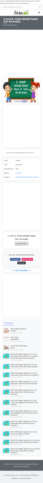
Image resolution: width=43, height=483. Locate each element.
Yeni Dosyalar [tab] (8, 323)
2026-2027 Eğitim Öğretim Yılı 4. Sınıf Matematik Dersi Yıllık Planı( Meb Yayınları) (23, 392)
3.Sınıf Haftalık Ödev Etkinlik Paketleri (27, 177)
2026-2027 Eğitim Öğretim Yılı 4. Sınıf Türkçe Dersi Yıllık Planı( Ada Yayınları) (24, 374)
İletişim (26, 466)
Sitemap (35, 464)
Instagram (28, 259)
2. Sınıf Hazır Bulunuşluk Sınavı (18, 347)
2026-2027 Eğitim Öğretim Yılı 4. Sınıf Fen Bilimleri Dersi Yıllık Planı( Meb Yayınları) (25, 441)
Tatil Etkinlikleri (21, 270)
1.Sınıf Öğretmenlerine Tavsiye (18, 330)
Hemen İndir (22, 244)
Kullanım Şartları (19, 464)
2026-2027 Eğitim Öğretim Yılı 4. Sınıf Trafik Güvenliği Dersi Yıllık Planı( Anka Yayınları (24, 402)
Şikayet (28, 464)
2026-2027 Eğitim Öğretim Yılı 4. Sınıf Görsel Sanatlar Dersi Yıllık (23, 433)
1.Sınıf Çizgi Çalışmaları (14, 338)
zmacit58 (19, 173)
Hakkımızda (8, 464)
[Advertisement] (21, 52)
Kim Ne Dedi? (18, 466)
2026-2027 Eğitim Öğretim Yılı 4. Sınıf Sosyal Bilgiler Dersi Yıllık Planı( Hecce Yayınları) (24, 413)
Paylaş (22, 263)
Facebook (15, 259)
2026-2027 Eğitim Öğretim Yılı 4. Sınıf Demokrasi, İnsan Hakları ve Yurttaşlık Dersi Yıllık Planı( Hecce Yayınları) (24, 356)
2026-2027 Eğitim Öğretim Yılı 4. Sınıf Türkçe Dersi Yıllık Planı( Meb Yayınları (24, 366)
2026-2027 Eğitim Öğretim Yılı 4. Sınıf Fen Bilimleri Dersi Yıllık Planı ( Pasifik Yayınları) (25, 451)
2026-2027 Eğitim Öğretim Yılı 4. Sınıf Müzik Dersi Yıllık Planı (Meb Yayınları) (23, 383)
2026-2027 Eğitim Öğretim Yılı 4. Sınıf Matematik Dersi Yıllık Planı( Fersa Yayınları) (23, 423)
